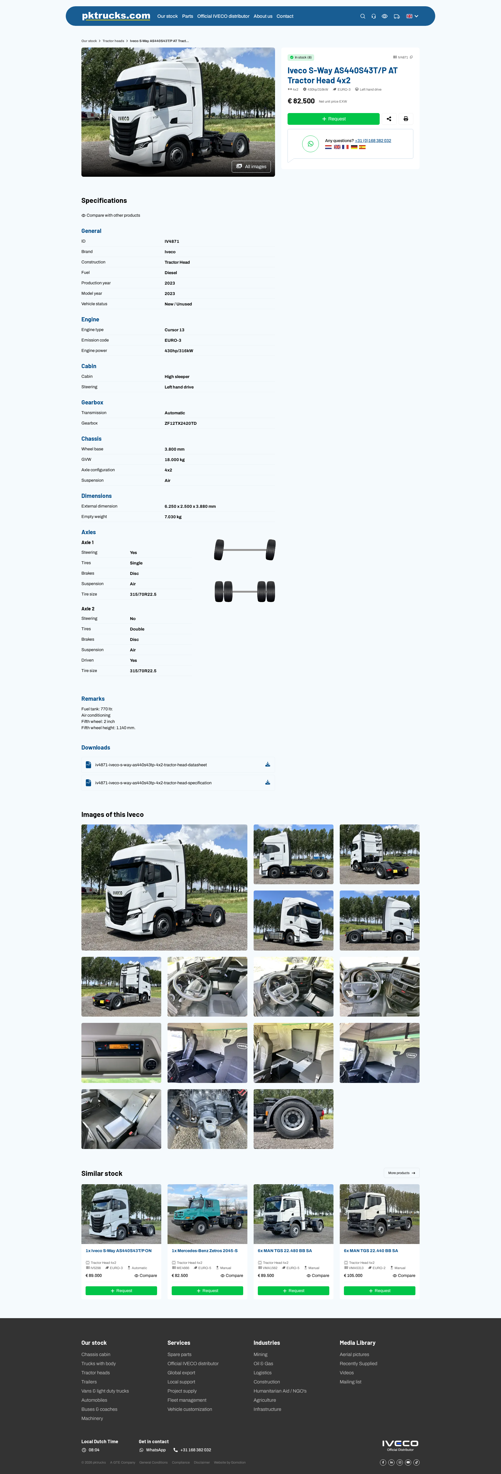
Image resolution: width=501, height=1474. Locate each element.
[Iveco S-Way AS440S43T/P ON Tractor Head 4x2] (121, 1214)
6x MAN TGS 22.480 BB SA (285, 1250)
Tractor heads (113, 40)
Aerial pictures (354, 1354)
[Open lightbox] (164, 887)
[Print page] (406, 119)
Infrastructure (267, 1409)
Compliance (181, 1462)
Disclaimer (202, 1462)
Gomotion (238, 1462)
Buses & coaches (99, 1409)
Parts (187, 16)
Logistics (263, 1372)
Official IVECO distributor (223, 16)
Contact (285, 16)
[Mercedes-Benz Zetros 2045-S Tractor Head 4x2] (207, 1214)
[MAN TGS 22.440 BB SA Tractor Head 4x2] (380, 1214)
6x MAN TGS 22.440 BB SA (371, 1250)
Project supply (182, 1391)
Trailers (89, 1381)
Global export (181, 1372)
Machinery (92, 1418)
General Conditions (153, 1462)
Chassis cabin (95, 1354)
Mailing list (350, 1381)
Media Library (357, 1342)
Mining (260, 1354)
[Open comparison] (385, 16)
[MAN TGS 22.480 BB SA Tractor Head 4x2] (293, 1214)
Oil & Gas (263, 1363)
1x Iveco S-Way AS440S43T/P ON (119, 1250)
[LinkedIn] (391, 1462)
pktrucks (116, 16)
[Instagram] (400, 1462)
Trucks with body (98, 1363)
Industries (267, 1342)
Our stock (167, 16)
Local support (181, 1381)
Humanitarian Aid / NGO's (280, 1391)
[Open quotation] (397, 16)
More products (399, 1172)
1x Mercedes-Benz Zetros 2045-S (205, 1250)
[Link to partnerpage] (400, 1445)
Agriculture (265, 1400)
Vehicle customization (190, 1409)
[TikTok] (416, 1462)
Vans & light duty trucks (105, 1391)
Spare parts (180, 1354)
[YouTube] (408, 1462)
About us (263, 16)
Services (179, 1342)
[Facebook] (383, 1462)
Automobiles (94, 1400)
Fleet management (187, 1400)
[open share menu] (389, 119)
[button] (362, 16)
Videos (347, 1372)
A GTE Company (122, 1462)
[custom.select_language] (412, 16)
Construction (267, 1381)
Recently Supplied (358, 1363)
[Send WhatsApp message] (310, 143)
